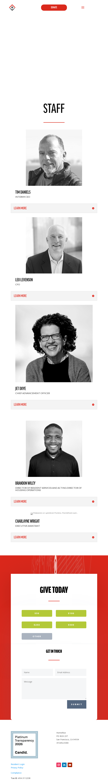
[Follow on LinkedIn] (64, 765)
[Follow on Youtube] (70, 765)
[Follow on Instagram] (58, 765)
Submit (76, 704)
